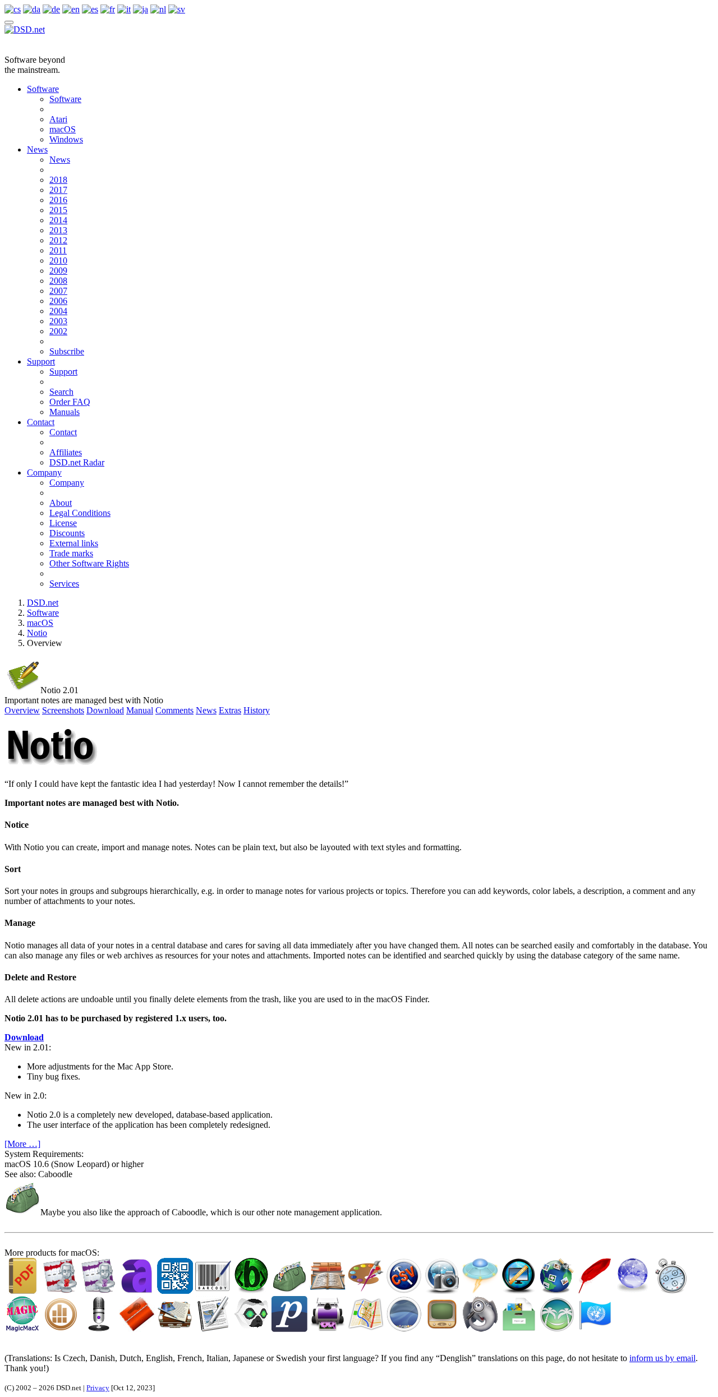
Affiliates (65, 452)
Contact (40, 422)
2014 (58, 220)
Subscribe (66, 351)
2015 (58, 210)
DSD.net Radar (76, 462)
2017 (58, 190)
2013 (58, 230)
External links (73, 543)
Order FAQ (69, 402)
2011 (58, 250)
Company (44, 472)
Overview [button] (22, 710)
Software (43, 89)
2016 (58, 200)
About (60, 503)
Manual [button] (139, 710)
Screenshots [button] (63, 710)
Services (64, 583)
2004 (58, 311)
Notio (37, 633)
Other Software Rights (89, 563)
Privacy (97, 1388)
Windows (66, 139)
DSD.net (42, 602)
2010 (58, 260)
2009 (58, 270)
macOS (62, 129)
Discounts (67, 533)
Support (41, 361)
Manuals (64, 412)
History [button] (256, 710)
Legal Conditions (80, 513)
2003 (58, 321)
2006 (58, 301)
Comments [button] (174, 710)
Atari (58, 119)
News (37, 149)
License (63, 523)
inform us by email (662, 1358)
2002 (58, 331)
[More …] (22, 1144)
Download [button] (105, 710)
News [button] (206, 710)
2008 (58, 280)
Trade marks (71, 553)
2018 (58, 180)
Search (61, 391)
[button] (24, 1037)
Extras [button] (230, 710)
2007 (58, 291)
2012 (58, 240)
